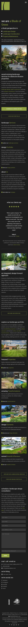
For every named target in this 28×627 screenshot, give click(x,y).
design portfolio (9, 167)
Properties (8, 359)
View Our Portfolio (14, 116)
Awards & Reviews (10, 456)
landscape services (10, 143)
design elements (10, 433)
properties (8, 367)
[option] (14, 57)
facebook (4, 580)
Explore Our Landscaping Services (14, 474)
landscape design (5, 89)
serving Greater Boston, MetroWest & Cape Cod (13, 41)
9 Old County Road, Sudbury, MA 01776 (12, 564)
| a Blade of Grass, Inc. (14, 613)
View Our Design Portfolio (14, 479)
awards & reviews (9, 464)
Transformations (10, 391)
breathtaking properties (10, 329)
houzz (4, 588)
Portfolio (7, 147)
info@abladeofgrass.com (9, 568)
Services (8, 123)
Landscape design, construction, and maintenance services (14, 617)
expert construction (15, 89)
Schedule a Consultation (14, 108)
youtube (4, 584)
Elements (7, 425)
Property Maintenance (10, 36)
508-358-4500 (5, 566)
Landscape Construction (11, 34)
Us (4, 172)
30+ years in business (7, 40)
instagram (5, 582)
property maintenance (9, 91)
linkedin (4, 586)
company (9, 192)
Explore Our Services (14, 313)
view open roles (7, 574)
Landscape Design (9, 31)
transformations (9, 401)
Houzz (17, 236)
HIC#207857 (14, 622)
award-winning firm (19, 40)
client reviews (16, 244)
